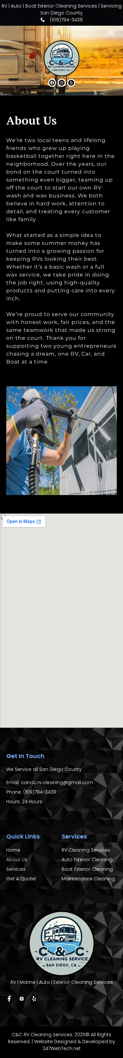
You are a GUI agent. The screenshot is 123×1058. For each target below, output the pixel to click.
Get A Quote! (21, 878)
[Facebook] (52, 83)
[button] (111, 32)
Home (13, 850)
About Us (16, 859)
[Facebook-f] (9, 999)
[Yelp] (71, 83)
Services (16, 869)
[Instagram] (62, 83)
